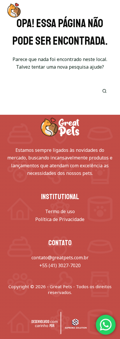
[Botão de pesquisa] (104, 91)
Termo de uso (60, 211)
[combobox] (51, 91)
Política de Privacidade (59, 219)
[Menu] (110, 10)
